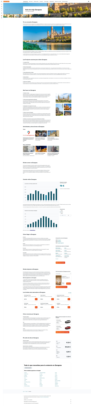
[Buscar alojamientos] (1, 6)
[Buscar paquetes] (1, 10)
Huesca (56, 375)
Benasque (41, 384)
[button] (2, 1)
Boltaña (56, 379)
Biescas (56, 376)
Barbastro (25, 384)
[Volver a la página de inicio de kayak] (6, 1)
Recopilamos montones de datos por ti (30, 401)
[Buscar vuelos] (1, 4)
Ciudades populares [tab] (28, 367)
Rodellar (25, 375)
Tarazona (56, 384)
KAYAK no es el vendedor (28, 399)
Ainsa (25, 380)
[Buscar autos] (1, 8)
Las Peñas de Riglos (42, 372)
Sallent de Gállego (57, 380)
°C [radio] (68, 215)
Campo (41, 380)
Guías (23, 391)
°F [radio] (62, 215)
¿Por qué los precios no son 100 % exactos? (31, 403)
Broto (25, 383)
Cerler (40, 379)
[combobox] (63, 273)
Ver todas (69, 292)
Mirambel (25, 376)
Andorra (25, 372)
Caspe (56, 372)
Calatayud (56, 383)
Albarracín (41, 375)
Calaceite (25, 379)
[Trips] (1, 13)
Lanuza (41, 376)
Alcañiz (41, 383)
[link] (60, 263)
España (26, 391)
